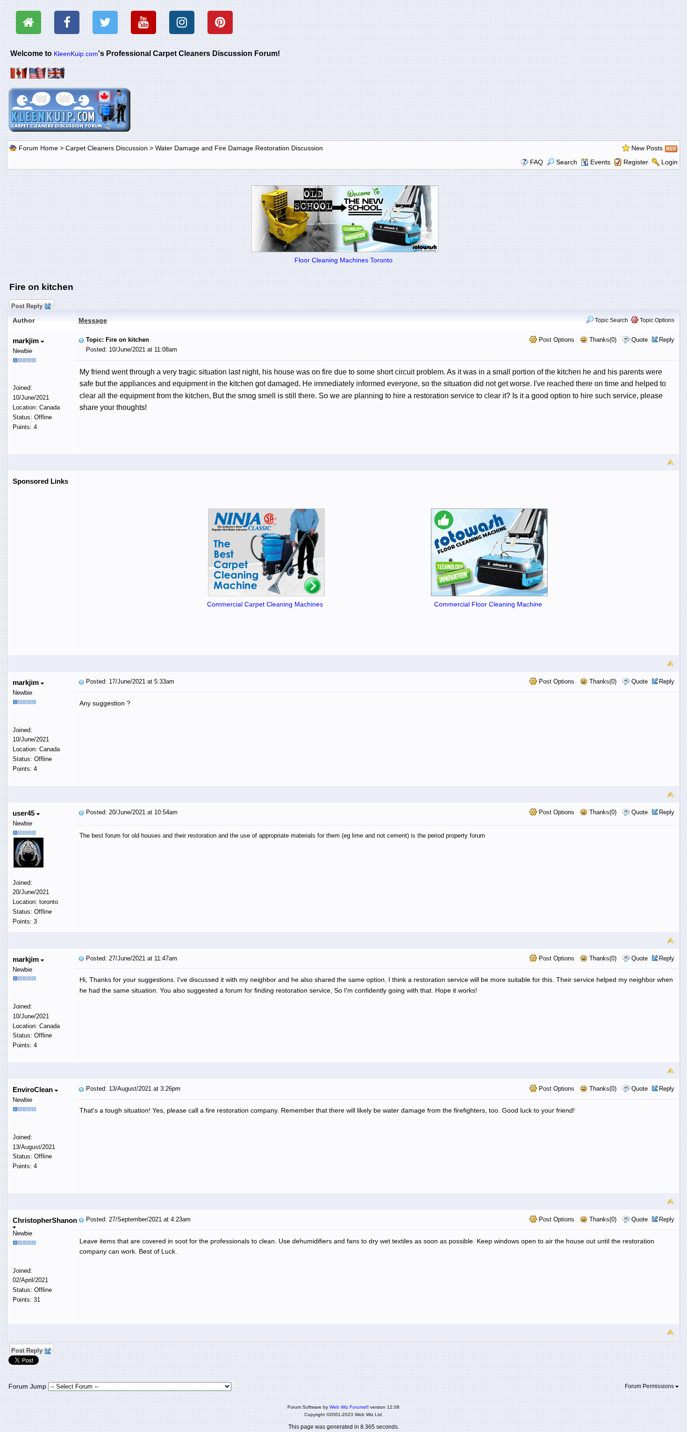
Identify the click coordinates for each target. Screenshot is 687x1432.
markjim (27, 341)
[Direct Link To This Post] (81, 339)
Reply (666, 339)
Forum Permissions (650, 1386)
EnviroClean (34, 1089)
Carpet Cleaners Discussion (106, 148)
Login (669, 162)
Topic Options (656, 320)
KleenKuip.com (76, 53)
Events (600, 162)
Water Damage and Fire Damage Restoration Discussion (239, 148)
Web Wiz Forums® (349, 1407)
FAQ (536, 162)
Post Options (555, 339)
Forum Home (38, 148)
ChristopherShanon (45, 1220)
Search (566, 162)
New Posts (647, 148)
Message (93, 320)
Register (635, 162)
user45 (24, 813)
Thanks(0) (601, 339)
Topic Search (611, 320)
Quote (639, 339)
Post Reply (26, 305)
